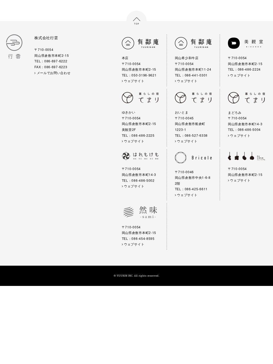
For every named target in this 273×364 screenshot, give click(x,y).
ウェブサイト (133, 80)
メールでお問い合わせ (53, 72)
